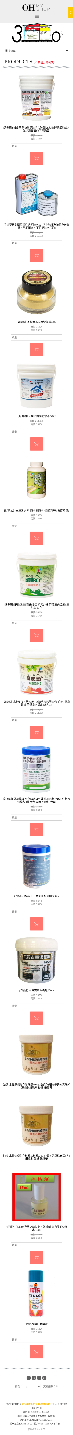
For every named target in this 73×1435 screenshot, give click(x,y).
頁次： (18, 1386)
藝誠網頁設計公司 (36, 1429)
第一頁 (29, 1378)
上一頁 (34, 1378)
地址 (20, 1416)
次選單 (11, 51)
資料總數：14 (50, 1386)
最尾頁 (44, 1378)
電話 (25, 1412)
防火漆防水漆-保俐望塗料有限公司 (36, 7)
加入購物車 (36, 158)
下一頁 (39, 1378)
